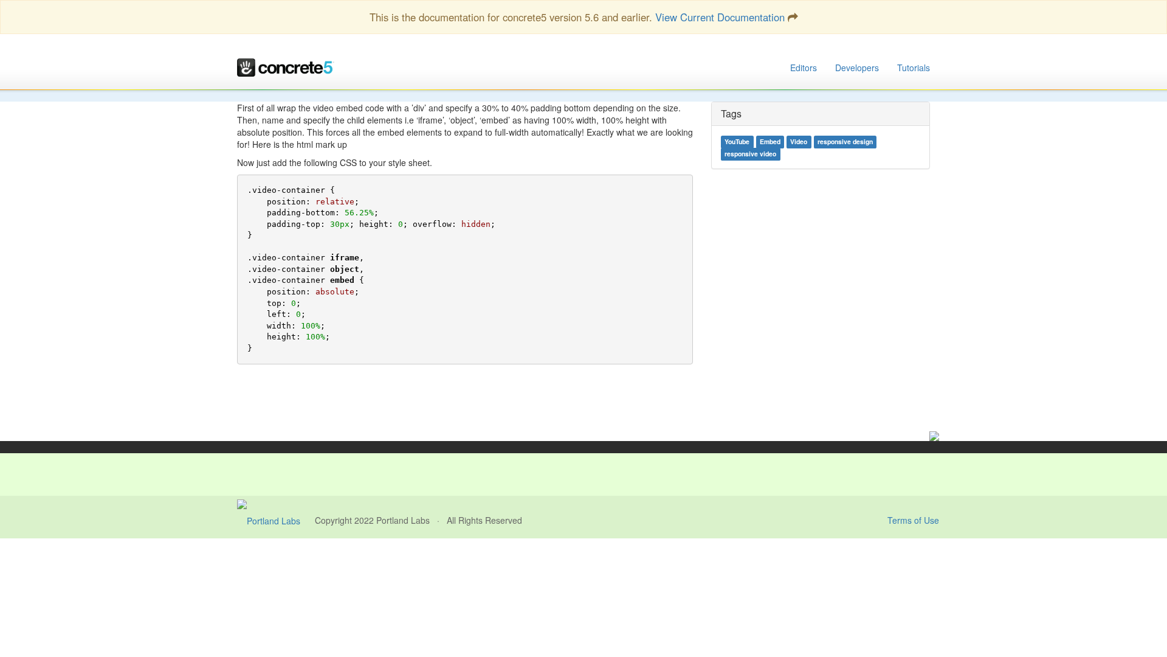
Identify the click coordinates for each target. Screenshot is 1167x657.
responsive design (845, 142)
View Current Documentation (720, 17)
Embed (770, 142)
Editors (803, 67)
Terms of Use (913, 520)
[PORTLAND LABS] (276, 520)
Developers (857, 67)
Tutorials (913, 67)
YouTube (737, 142)
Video (798, 142)
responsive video (750, 154)
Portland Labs (403, 520)
